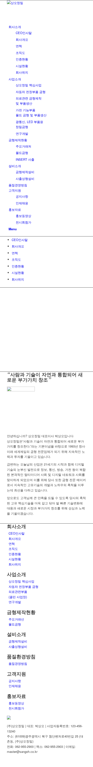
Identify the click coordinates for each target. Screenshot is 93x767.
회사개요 (18, 246)
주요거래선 (16, 619)
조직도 (16, 259)
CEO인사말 (20, 239)
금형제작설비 (18, 641)
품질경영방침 (18, 663)
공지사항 (15, 680)
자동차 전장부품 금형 (23, 586)
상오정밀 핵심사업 (21, 581)
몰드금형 (15, 624)
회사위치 (18, 279)
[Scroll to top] (1, 764)
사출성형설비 (18, 646)
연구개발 (15, 602)
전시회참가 (16, 708)
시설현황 (18, 272)
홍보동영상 (16, 703)
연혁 (15, 253)
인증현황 (18, 266)
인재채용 (15, 686)
